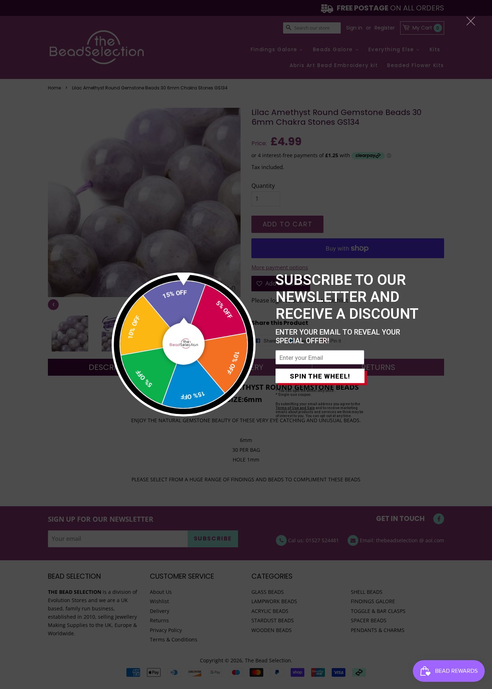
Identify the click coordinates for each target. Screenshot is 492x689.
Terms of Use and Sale (295, 408)
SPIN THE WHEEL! (320, 376)
